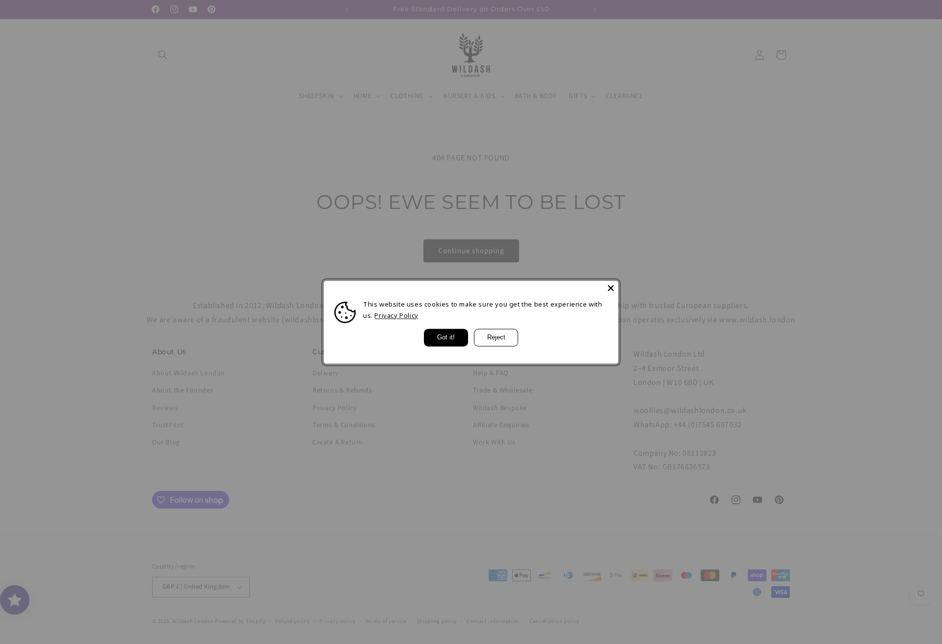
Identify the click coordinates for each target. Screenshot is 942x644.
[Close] (611, 288)
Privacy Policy (396, 315)
